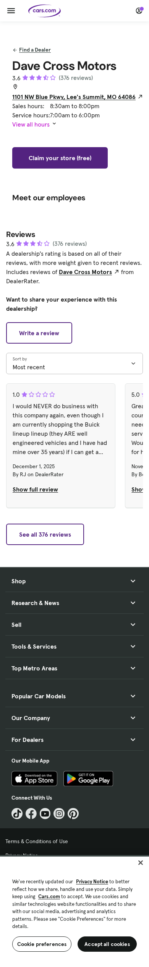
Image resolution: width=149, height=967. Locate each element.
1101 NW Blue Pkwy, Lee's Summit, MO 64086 (74, 97)
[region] (74, 911)
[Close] (140, 862)
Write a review (39, 333)
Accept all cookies (107, 944)
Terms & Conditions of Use (36, 841)
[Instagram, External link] (59, 813)
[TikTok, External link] (17, 813)
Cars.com (49, 896)
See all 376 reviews (45, 534)
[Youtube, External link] (45, 813)
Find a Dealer (35, 49)
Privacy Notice (92, 881)
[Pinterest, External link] (73, 813)
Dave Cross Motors (85, 272)
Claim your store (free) (60, 158)
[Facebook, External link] (31, 813)
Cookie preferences (42, 944)
